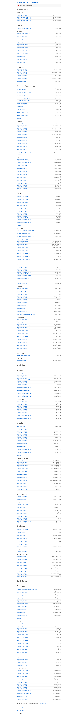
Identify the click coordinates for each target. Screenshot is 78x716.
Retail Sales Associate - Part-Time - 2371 (24, 276)
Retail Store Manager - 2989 (22, 699)
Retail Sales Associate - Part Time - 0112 (24, 571)
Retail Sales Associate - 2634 (22, 308)
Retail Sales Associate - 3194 (22, 518)
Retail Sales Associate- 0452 (22, 391)
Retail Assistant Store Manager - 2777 (23, 321)
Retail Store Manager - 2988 (22, 697)
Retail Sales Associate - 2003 (22, 426)
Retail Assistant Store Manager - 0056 (23, 256)
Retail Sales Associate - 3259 (22, 570)
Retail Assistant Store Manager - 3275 (23, 336)
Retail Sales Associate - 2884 (22, 141)
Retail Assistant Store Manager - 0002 (23, 244)
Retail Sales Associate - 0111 (22, 559)
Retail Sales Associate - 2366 (22, 267)
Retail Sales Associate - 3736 (22, 582)
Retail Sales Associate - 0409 (22, 562)
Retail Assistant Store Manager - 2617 (23, 529)
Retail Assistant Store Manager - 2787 (23, 328)
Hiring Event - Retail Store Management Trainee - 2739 (27, 589)
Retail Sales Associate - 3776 (22, 186)
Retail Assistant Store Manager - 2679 (23, 468)
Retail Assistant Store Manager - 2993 (23, 681)
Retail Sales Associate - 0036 (22, 360)
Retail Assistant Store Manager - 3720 (23, 42)
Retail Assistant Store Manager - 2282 (23, 194)
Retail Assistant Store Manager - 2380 (23, 196)
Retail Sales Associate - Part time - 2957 (24, 390)
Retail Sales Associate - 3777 (22, 188)
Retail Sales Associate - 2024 (22, 441)
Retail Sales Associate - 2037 (22, 163)
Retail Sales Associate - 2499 (22, 410)
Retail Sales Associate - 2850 (22, 134)
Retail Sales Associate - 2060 (22, 447)
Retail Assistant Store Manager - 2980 (23, 242)
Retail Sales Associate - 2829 (22, 129)
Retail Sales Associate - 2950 (22, 382)
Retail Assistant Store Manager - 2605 (23, 527)
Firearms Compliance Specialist (22, 112)
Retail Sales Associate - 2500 (22, 412)
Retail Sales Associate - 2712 (22, 613)
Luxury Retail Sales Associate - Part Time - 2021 (25, 238)
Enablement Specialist (21, 109)
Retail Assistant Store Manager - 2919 (23, 36)
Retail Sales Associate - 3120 (22, 507)
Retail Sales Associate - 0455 (22, 300)
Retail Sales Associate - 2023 (22, 440)
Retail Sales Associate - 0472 (22, 472)
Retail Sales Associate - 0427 (22, 266)
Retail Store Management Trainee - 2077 (24, 18)
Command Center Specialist (22, 101)
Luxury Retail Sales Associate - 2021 (23, 235)
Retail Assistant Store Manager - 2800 (23, 333)
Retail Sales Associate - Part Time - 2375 (24, 217)
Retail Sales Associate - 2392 (22, 208)
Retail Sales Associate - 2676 (22, 485)
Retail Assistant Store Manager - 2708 (23, 594)
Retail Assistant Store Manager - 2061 (23, 159)
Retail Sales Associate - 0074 (22, 381)
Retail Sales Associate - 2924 (22, 62)
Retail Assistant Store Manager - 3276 (23, 337)
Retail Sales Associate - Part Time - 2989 (24, 690)
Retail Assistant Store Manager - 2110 (23, 635)
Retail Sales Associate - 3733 (22, 497)
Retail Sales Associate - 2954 (22, 384)
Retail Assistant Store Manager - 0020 (23, 251)
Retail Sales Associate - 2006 (22, 429)
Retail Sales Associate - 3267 (22, 486)
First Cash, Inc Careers (27, 2)
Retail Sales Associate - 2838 (22, 131)
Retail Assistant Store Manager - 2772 (23, 603)
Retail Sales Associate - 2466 (22, 176)
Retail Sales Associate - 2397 (22, 211)
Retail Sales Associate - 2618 (22, 541)
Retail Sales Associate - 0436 (22, 565)
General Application (42, 703)
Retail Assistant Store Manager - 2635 (23, 288)
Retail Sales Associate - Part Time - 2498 (24, 416)
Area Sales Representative (21, 88)
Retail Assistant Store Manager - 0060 (23, 259)
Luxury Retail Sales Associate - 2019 (23, 233)
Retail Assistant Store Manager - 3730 (23, 50)
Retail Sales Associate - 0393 (22, 73)
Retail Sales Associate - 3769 (22, 544)
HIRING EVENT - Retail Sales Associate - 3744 (25, 230)
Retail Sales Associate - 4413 (22, 489)
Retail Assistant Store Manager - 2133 (23, 641)
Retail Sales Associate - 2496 (22, 406)
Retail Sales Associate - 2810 (22, 128)
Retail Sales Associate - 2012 (22, 434)
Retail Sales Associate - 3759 (22, 214)
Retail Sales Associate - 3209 (22, 519)
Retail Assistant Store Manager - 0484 (23, 462)
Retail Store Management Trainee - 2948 (24, 393)
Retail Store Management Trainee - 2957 (24, 396)
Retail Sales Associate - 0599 (22, 530)
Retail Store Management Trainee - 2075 (24, 17)
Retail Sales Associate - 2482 (22, 182)
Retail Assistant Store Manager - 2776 (23, 319)
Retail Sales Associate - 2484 (22, 183)
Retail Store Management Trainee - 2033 (24, 28)
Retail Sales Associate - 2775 (22, 339)
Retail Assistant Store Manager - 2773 (23, 604)
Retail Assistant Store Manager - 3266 (23, 126)
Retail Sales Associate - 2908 (22, 56)
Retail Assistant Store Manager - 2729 (23, 600)
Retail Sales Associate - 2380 (22, 207)
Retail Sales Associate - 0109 (22, 557)
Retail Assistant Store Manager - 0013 (23, 623)
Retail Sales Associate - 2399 (22, 213)
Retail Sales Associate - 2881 (22, 138)
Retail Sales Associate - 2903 (22, 54)
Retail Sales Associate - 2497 (22, 407)
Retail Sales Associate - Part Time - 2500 (24, 418)
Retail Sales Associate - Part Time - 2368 (24, 273)
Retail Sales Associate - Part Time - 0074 (24, 385)
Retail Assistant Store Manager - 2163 (23, 648)
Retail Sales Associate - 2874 (22, 137)
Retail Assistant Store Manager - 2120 (23, 638)
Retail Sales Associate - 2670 (22, 482)
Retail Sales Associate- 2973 (22, 691)
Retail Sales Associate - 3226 (22, 270)
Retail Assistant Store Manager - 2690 (23, 591)
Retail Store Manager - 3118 (22, 522)
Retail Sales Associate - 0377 (22, 290)
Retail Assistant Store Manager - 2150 (23, 643)
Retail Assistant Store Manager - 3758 (23, 197)
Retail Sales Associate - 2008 (22, 431)
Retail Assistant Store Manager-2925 (23, 53)
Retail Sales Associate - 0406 (22, 81)
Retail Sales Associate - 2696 (22, 609)
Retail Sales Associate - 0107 (22, 556)
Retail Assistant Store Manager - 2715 (23, 595)
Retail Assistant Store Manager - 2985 (23, 678)
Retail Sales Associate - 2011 (22, 432)
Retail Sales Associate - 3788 (22, 551)
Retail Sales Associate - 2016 (22, 437)
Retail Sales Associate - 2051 (22, 168)
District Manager (20, 106)
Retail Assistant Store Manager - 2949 (23, 376)
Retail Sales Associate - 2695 (22, 607)
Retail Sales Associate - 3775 (22, 185)
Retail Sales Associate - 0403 (22, 79)
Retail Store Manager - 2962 (22, 696)
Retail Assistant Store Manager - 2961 (23, 670)
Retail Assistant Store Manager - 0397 (23, 69)
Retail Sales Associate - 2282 (22, 205)
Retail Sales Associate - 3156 (22, 510)
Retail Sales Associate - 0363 (22, 70)
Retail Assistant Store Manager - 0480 (23, 460)
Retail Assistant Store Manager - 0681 (23, 634)
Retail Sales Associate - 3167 (22, 513)
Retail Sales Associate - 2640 (22, 311)
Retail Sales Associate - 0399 (22, 76)
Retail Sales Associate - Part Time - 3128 (24, 521)
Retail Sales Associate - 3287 (22, 15)
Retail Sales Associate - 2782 (22, 347)
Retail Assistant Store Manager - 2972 (23, 675)
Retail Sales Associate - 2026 (22, 443)
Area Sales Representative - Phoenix (23, 98)
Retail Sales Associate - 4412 (22, 488)
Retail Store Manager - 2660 (22, 665)
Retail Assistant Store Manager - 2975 (23, 676)
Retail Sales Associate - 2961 (22, 682)
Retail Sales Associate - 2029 (22, 444)
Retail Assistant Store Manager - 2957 (23, 378)
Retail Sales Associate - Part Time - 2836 (24, 151)
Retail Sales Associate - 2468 (22, 179)
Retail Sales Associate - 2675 (22, 483)
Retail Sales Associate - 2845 (22, 132)
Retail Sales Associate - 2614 (22, 538)
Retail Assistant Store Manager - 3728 (23, 48)
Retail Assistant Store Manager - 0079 (23, 625)
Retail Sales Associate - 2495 (22, 404)
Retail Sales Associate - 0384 (22, 296)
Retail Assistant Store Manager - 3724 (23, 45)
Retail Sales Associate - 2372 (22, 269)
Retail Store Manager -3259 (22, 577)
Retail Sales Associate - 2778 (22, 344)
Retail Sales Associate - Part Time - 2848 (24, 152)
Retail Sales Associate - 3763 (22, 216)
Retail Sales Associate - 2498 (22, 409)
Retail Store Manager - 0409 (22, 576)
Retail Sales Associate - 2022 (22, 438)
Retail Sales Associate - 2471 (22, 180)
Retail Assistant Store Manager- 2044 (23, 160)
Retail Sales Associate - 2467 (22, 177)
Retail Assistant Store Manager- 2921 (23, 51)
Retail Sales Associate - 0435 (22, 564)
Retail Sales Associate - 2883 (22, 140)
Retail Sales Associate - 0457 (22, 303)
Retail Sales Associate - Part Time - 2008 (24, 452)
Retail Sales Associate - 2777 (22, 342)
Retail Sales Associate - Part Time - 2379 (24, 219)
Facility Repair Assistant (21, 110)
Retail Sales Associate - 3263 (22, 146)
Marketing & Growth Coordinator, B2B (23, 355)
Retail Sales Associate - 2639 (22, 309)
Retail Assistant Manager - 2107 (22, 239)
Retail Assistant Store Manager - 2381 (23, 202)
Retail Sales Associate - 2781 (22, 345)
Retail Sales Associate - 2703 (22, 610)
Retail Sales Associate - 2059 (22, 171)
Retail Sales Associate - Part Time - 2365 (24, 272)
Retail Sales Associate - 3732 (22, 496)
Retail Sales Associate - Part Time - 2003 (24, 449)
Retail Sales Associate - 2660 (22, 663)
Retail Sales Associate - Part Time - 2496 (24, 415)
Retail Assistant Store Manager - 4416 (23, 465)
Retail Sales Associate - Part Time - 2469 (24, 162)
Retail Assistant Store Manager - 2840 (23, 123)
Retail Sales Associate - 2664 (22, 477)
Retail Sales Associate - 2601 (22, 532)
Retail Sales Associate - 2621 (22, 543)
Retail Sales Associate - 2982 (22, 687)
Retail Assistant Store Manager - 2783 (23, 325)
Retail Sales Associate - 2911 (22, 59)
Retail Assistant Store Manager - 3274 (23, 334)
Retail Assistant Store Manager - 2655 (23, 660)
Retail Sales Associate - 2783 (22, 348)
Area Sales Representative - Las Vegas (24, 95)
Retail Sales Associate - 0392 (22, 72)
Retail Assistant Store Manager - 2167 (23, 649)
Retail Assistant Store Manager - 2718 (23, 598)
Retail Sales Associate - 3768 (22, 283)
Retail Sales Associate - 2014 (22, 435)
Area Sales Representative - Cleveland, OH (24, 92)
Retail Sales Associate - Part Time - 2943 (24, 388)
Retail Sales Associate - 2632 (22, 305)
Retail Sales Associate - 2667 (22, 480)
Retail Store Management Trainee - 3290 (24, 21)
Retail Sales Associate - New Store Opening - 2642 (26, 314)
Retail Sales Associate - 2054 (22, 446)
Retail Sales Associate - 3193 (22, 516)
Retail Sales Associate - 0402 (22, 78)
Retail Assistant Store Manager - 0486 (23, 466)
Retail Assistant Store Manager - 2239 (23, 651)
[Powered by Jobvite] (20, 714)
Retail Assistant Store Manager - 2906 (23, 33)
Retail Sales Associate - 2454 (22, 174)
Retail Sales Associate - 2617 (22, 540)
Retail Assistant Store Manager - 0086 (23, 626)
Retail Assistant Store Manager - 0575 (23, 632)
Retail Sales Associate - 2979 (22, 685)
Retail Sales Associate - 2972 (22, 684)
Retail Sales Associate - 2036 (22, 26)
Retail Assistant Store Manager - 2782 (23, 324)
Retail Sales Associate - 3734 (22, 499)
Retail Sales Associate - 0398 (22, 75)
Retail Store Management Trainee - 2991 (24, 694)
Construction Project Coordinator (23, 104)
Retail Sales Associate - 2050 (22, 166)
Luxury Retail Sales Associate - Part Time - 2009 (25, 236)
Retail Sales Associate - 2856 (22, 135)
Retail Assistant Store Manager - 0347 (23, 629)
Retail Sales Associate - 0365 (22, 403)
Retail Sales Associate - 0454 (22, 299)
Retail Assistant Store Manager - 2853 (23, 125)
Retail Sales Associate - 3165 (22, 512)
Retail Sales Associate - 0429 (22, 297)
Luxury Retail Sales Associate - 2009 (23, 232)
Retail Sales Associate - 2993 (22, 688)
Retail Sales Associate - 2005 (22, 428)
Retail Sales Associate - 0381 (22, 293)
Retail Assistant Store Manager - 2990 (23, 679)
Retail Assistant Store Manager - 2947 (23, 375)
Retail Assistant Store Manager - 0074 (23, 372)
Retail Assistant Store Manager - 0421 (23, 373)
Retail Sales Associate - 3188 (22, 515)
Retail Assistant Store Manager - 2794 (23, 331)
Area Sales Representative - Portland (23, 100)
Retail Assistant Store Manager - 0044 (23, 253)
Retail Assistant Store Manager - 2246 (23, 652)
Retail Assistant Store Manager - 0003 (23, 245)
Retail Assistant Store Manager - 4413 (23, 463)
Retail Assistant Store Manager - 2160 (23, 646)
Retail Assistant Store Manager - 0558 (23, 631)
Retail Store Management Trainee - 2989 (24, 693)
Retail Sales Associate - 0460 (22, 606)
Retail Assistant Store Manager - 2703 (23, 592)
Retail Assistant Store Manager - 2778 (23, 322)
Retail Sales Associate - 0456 (22, 302)
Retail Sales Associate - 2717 (22, 615)
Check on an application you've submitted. (24, 707)
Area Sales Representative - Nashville (23, 97)
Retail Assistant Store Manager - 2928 (23, 38)
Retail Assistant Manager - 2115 (22, 241)
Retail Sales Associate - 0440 (22, 568)
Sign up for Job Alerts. (21, 710)
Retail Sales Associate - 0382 (22, 294)
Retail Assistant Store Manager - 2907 (23, 35)
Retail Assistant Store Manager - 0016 (23, 250)
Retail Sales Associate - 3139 (22, 509)
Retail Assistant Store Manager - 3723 (23, 44)
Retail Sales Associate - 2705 (22, 612)
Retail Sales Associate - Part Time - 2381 (24, 222)
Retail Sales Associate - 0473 (22, 474)
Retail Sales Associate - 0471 (22, 471)
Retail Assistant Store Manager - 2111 (23, 637)
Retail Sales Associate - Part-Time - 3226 (24, 278)
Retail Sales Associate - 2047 (22, 165)
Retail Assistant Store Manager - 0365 (23, 401)
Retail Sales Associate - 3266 (22, 149)
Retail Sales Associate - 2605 (22, 535)
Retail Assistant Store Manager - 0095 (23, 628)
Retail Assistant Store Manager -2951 (23, 379)
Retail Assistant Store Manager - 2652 (23, 659)
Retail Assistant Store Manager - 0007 (23, 247)
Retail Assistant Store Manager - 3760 (23, 199)
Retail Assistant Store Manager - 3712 (23, 39)
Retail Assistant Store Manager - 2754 (23, 601)
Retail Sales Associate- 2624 (22, 546)
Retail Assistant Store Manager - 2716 (23, 597)
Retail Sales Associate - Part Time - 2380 (24, 220)
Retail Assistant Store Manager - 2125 (23, 640)
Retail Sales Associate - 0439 (22, 567)
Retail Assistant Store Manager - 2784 (23, 327)
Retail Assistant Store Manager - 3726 (23, 47)
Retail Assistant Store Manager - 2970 (23, 673)
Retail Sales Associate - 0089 (22, 361)
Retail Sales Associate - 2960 (22, 143)
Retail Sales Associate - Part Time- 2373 (24, 275)
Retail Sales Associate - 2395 (22, 210)
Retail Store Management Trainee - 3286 (24, 20)
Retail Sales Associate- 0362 (22, 82)
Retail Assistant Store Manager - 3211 (23, 504)
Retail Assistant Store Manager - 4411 (23, 469)
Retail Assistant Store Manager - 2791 (23, 330)
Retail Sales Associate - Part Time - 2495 (24, 413)
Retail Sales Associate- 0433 (22, 573)
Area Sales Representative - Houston (23, 94)
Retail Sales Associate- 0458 (22, 574)
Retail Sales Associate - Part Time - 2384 (24, 223)
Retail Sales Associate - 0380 (22, 291)
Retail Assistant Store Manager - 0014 (23, 248)
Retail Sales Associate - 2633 (22, 306)
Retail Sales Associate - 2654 (22, 662)
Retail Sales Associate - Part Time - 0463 (24, 387)
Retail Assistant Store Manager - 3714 (23, 41)
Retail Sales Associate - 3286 (22, 14)
